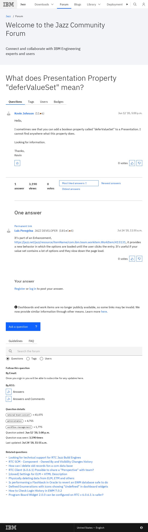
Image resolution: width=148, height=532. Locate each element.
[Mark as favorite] (17, 163)
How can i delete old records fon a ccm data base (41, 466)
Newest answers (111, 183)
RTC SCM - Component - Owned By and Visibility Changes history (51, 461)
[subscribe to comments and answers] (9, 399)
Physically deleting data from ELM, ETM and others (41, 478)
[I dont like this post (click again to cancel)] (139, 163)
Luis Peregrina (23, 230)
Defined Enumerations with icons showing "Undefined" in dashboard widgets (58, 486)
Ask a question (18, 326)
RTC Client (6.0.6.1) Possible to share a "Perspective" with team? (51, 470)
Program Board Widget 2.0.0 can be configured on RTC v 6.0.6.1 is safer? (56, 495)
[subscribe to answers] (9, 392)
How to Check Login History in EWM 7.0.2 (35, 490)
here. (104, 311)
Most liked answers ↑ (74, 183)
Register (19, 288)
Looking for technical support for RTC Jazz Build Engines (45, 457)
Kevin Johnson (24, 113)
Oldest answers (71, 189)
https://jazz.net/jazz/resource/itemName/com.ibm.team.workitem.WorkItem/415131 (70, 242)
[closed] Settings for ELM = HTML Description (38, 474)
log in (32, 288)
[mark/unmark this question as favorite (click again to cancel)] (17, 163)
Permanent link (23, 226)
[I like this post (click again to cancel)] (132, 163)
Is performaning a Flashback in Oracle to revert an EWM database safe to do (58, 482)
